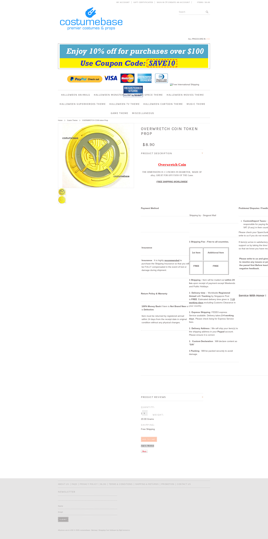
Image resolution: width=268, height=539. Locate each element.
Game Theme (119, 113)
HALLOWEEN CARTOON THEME (163, 103)
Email (60, 512)
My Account (123, 2)
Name (60, 506)
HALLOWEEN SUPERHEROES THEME (83, 103)
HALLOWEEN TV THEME (124, 103)
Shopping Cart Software (107, 530)
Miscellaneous (143, 113)
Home (60, 120)
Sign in (160, 2)
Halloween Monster (109, 94)
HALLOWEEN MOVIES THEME (185, 94)
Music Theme (196, 103)
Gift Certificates (143, 2)
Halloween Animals (75, 94)
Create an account (179, 2)
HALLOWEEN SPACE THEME (145, 94)
